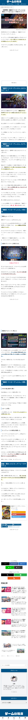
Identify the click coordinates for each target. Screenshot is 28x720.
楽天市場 (14, 514)
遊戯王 (4, 524)
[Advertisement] (14, 65)
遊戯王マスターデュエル (14, 526)
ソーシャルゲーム (17, 524)
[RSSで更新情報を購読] (14, 578)
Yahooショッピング (17, 516)
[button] (18, 567)
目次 (13, 82)
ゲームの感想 (5, 526)
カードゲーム (9, 524)
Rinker (17, 509)
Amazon (14, 512)
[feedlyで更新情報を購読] (20, 574)
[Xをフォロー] (7, 574)
